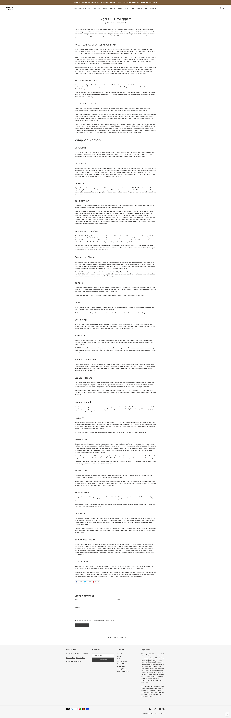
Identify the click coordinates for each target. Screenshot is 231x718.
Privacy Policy (121, 664)
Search (119, 656)
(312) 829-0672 (70, 657)
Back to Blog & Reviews (117, 638)
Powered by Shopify (160, 713)
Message (77, 607)
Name (76, 599)
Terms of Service (122, 661)
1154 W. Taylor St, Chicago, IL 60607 (77, 654)
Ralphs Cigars (150, 713)
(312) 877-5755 (80, 657)
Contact (119, 659)
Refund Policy (121, 666)
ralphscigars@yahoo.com (73, 661)
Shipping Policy (121, 669)
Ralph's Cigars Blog (122, 671)
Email (118, 599)
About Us (119, 654)
